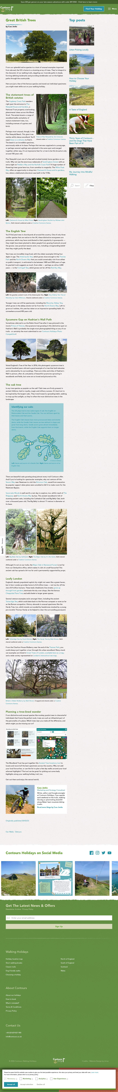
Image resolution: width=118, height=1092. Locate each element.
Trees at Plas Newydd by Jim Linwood (49, 137)
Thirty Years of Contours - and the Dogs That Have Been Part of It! (81, 141)
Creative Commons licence (42, 223)
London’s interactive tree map (45, 655)
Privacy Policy (27, 909)
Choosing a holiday (13, 975)
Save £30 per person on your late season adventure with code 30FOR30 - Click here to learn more (59, 2)
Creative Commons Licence (56, 139)
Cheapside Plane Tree (14, 593)
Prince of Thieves (17, 326)
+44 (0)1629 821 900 (13, 1033)
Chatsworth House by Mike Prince (21, 220)
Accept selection (26, 1084)
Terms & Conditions (13, 1007)
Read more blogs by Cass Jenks (50, 807)
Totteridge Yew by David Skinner (20, 639)
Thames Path (54, 647)
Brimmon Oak (41, 482)
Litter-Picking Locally (78, 49)
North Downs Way (23, 259)
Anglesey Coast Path (17, 101)
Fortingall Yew (22, 268)
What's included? (12, 1003)
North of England (67, 959)
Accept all (11, 1084)
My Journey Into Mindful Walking (80, 173)
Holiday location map (14, 959)
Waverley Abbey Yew (54, 303)
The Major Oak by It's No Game (44, 557)
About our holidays (13, 995)
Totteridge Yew (11, 601)
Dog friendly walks (13, 971)
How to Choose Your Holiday (79, 79)
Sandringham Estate (50, 162)
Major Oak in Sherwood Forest (45, 565)
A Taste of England (78, 109)
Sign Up (59, 926)
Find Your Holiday (94, 9)
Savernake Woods (13, 493)
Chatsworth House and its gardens (50, 170)
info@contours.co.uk (14, 1036)
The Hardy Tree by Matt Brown (48, 639)
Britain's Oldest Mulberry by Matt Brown (20, 701)
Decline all (41, 1084)
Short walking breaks (14, 963)
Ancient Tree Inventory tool (49, 763)
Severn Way (10, 482)
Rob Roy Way (56, 268)
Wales (63, 971)
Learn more (94, 1072)
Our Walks (10, 832)
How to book (11, 999)
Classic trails (11, 967)
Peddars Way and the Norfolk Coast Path (33, 165)
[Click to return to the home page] (7, 9)
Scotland (64, 967)
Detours (18, 832)
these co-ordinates (17, 140)
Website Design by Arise (99, 1061)
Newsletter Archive (13, 909)
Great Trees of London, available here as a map (45, 653)
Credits (85, 1061)
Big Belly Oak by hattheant (18, 557)
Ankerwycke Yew (26, 257)
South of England (67, 963)
